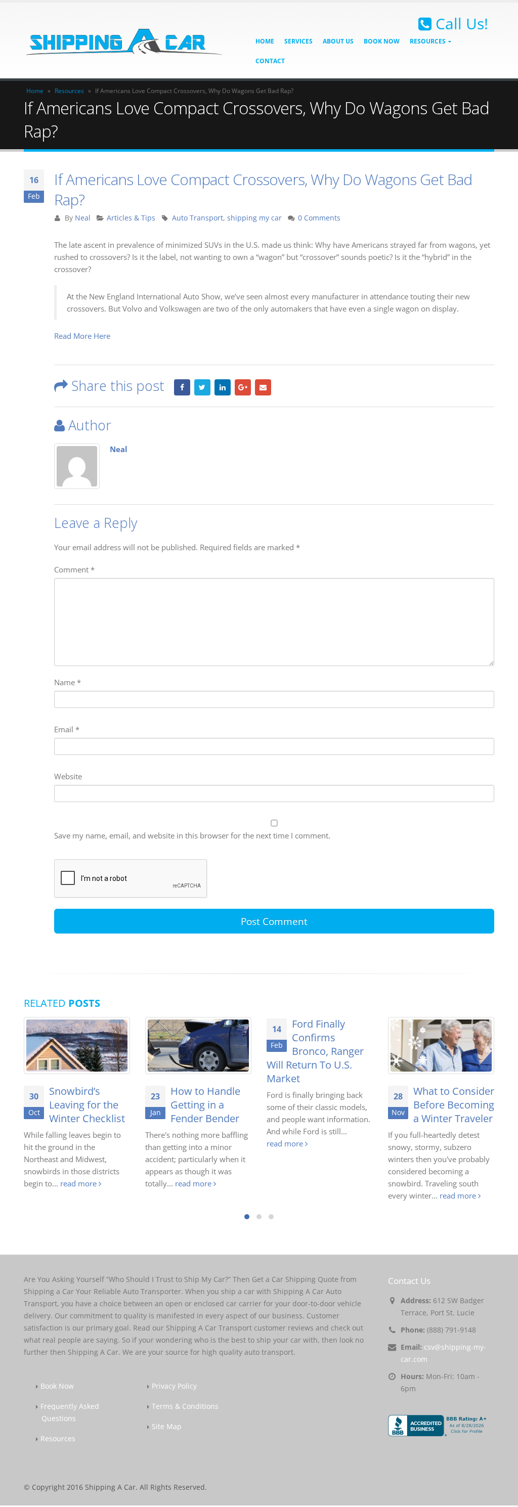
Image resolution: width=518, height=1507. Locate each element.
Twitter (202, 387)
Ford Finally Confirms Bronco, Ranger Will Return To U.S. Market (315, 1051)
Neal (83, 218)
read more (79, 1183)
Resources (69, 90)
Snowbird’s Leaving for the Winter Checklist (87, 1104)
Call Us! (459, 23)
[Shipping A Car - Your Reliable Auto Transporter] (125, 40)
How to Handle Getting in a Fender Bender (205, 1104)
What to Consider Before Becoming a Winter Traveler (453, 1104)
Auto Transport (197, 218)
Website (68, 776)
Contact (270, 61)
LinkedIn (222, 387)
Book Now (382, 41)
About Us (338, 41)
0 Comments (319, 218)
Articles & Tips (131, 218)
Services (298, 41)
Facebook (182, 387)
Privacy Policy (174, 1386)
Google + (243, 387)
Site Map (167, 1426)
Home (264, 41)
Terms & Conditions (185, 1406)
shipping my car (254, 218)
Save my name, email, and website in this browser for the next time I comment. (192, 835)
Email (263, 387)
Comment (74, 569)
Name (67, 682)
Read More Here (82, 336)
